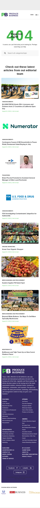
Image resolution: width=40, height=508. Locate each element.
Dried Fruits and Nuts (7, 434)
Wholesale (5, 416)
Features (4, 401)
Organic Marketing (7, 438)
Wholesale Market (27, 408)
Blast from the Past (7, 405)
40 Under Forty (26, 425)
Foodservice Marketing (8, 436)
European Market (26, 405)
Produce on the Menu (27, 412)
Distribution (5, 408)
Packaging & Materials (8, 431)
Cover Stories (6, 403)
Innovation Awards (27, 431)
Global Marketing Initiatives (29, 442)
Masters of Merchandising (9, 418)
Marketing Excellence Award (29, 434)
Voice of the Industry (27, 410)
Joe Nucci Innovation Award (29, 440)
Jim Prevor (25, 401)
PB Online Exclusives (8, 414)
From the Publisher (27, 403)
